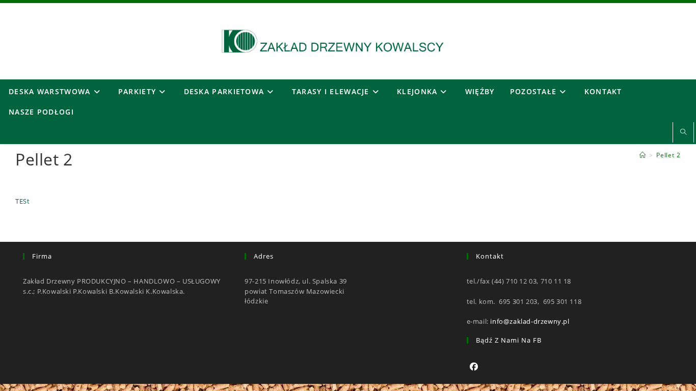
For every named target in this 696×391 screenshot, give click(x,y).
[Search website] (683, 132)
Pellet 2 (668, 155)
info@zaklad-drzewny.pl (529, 321)
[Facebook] (474, 366)
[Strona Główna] (642, 155)
